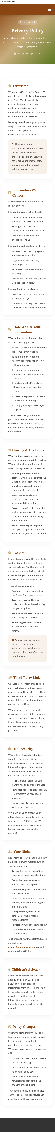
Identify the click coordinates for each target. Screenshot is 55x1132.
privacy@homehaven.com (21, 947)
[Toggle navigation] (50, 9)
